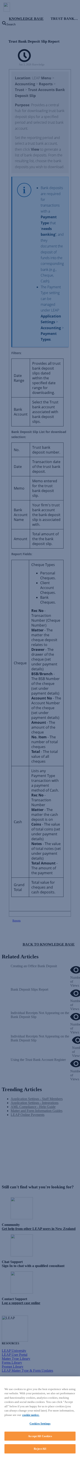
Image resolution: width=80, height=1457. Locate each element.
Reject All (40, 1448)
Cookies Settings (40, 1423)
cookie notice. (30, 1415)
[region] (40, 1416)
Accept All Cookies (40, 1436)
